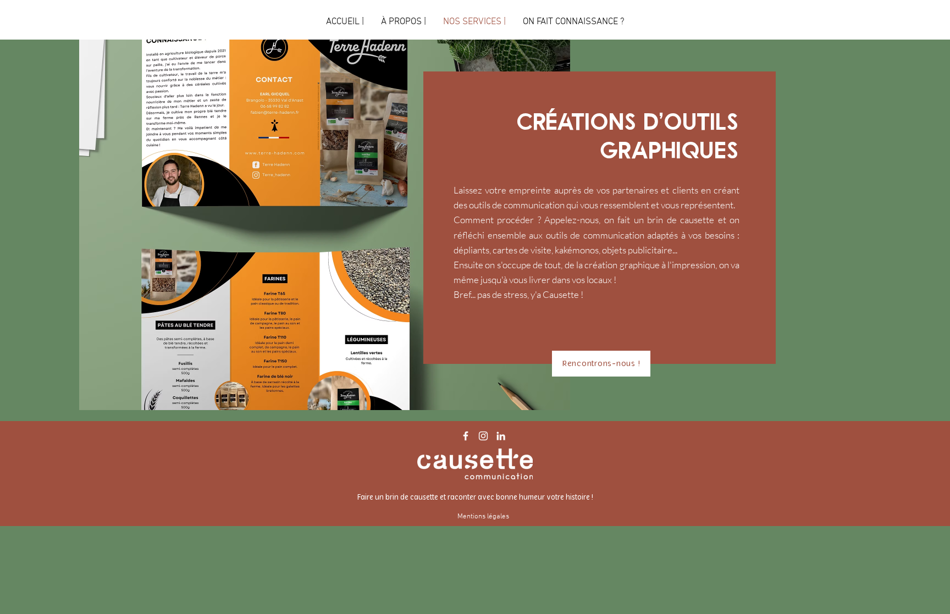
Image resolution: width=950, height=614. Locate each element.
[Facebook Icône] (466, 436)
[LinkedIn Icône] (501, 436)
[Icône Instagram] (483, 436)
